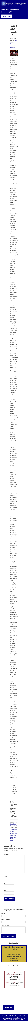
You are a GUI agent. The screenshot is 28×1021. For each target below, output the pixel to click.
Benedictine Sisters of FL (18, 1015)
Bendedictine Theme (18, 1018)
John (11, 837)
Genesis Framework (9, 1019)
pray (14, 837)
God (16, 833)
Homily (15, 825)
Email (5, 883)
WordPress (17, 1019)
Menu (15, 21)
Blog (11, 824)
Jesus (15, 835)
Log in (22, 1019)
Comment (6, 854)
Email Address (6, 919)
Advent (12, 833)
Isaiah (11, 835)
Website (6, 890)
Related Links (8, 1007)
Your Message (6, 925)
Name (5, 876)
